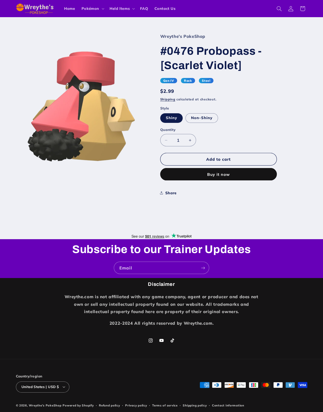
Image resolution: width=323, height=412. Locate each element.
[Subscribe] (203, 268)
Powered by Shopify (78, 405)
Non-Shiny (201, 117)
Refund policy (109, 405)
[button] (92, 8)
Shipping (167, 99)
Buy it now (218, 174)
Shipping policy (195, 405)
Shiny (171, 117)
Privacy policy (136, 405)
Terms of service (165, 405)
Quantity (168, 129)
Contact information (228, 405)
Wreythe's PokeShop (45, 405)
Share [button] (171, 192)
